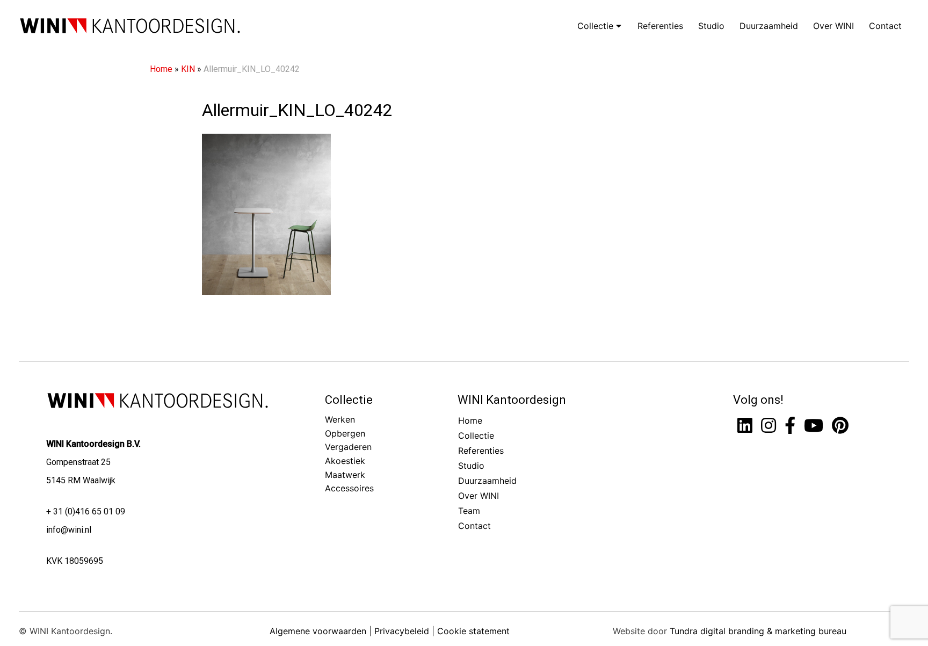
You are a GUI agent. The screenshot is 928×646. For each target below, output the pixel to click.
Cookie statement (473, 631)
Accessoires (349, 488)
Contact (885, 25)
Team (469, 510)
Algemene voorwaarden (318, 631)
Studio (711, 25)
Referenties (660, 25)
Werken (340, 419)
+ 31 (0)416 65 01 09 (85, 511)
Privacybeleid (401, 631)
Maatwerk (345, 474)
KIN (188, 69)
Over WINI (833, 25)
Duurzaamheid (769, 25)
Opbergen (345, 433)
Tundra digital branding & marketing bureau (758, 631)
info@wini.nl (68, 530)
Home (161, 69)
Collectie (596, 25)
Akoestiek (345, 460)
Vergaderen (348, 446)
